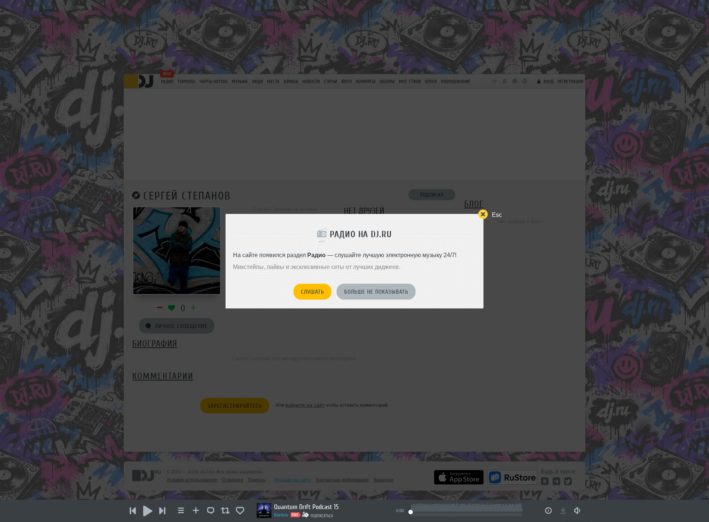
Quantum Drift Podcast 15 (306, 507)
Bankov (281, 515)
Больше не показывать (376, 292)
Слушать (312, 292)
